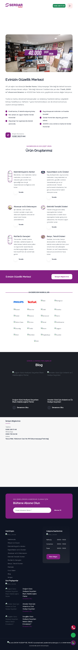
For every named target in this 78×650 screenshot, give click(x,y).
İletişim (10, 577)
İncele (20, 192)
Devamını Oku (16, 407)
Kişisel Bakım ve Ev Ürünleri (17, 550)
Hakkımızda (12, 539)
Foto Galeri (12, 570)
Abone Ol (57, 510)
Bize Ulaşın (53, 557)
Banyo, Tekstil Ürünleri (15, 564)
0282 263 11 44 (11, 429)
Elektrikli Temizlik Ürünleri (16, 557)
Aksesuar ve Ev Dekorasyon (17, 553)
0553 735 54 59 (11, 434)
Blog (9, 574)
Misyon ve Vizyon (14, 543)
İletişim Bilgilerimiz (62, 277)
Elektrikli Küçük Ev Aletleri (16, 546)
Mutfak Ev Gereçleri (14, 560)
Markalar (11, 567)
